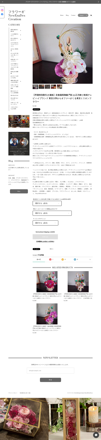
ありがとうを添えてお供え (14, 77)
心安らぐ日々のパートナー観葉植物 (14, 86)
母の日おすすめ (14, 95)
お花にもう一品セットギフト (14, 103)
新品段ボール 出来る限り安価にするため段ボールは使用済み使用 (52, 199)
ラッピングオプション (39, 218)
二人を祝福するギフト (14, 35)
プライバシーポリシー (12, 392)
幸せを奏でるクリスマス (14, 99)
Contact (73, 15)
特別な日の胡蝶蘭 (14, 72)
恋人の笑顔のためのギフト (14, 39)
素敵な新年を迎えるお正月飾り (14, 81)
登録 (50, 380)
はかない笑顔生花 (14, 49)
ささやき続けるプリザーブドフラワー (14, 44)
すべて (39, 259)
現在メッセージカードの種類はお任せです (45, 209)
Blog (67, 15)
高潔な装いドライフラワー (14, 60)
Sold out (45, 237)
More (18, 191)
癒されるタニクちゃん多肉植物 (14, 92)
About (61, 15)
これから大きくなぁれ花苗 (14, 108)
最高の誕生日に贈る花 (14, 30)
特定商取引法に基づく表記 (25, 392)
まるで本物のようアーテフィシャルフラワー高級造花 (14, 66)
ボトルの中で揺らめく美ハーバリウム (14, 55)
